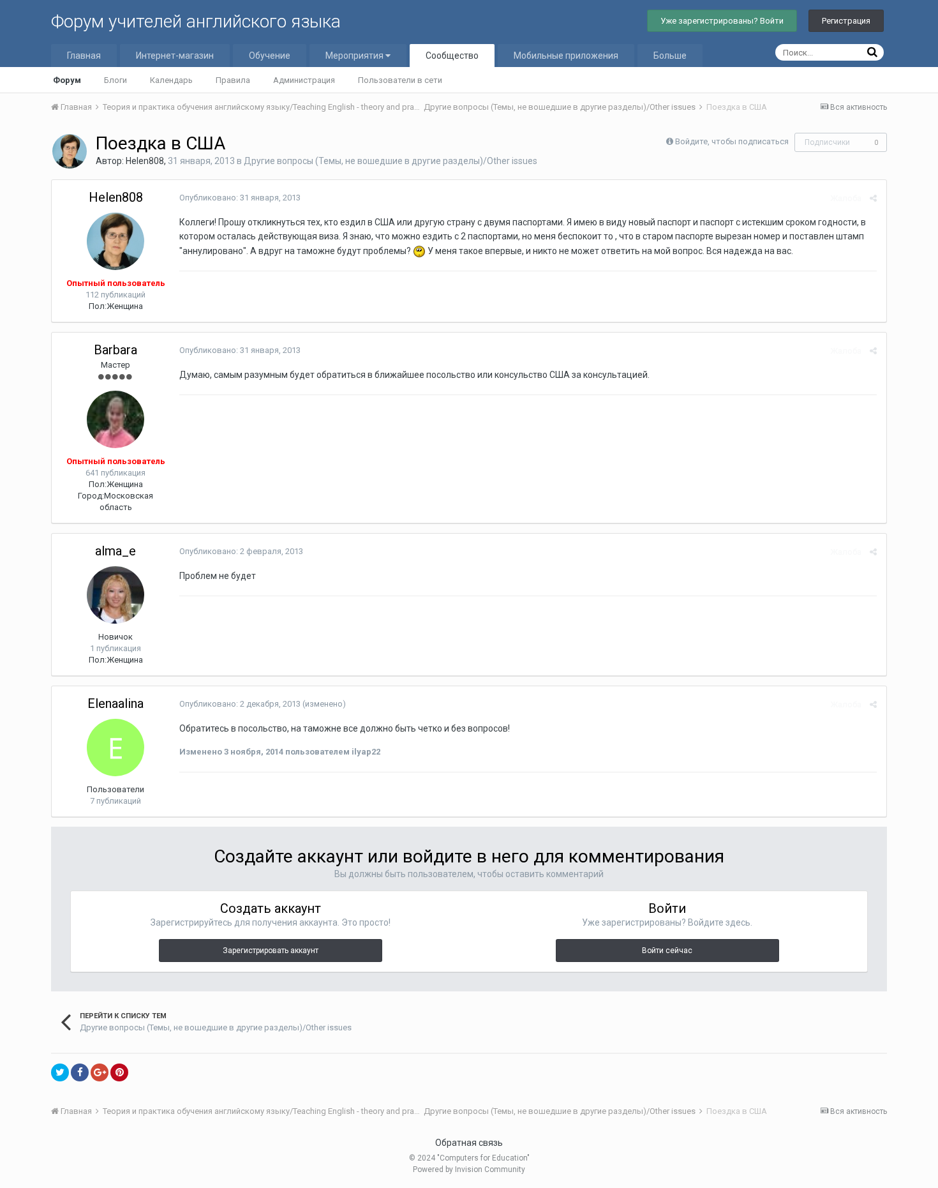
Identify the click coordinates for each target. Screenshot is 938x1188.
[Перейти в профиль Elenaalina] (115, 747)
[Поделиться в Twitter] (60, 1072)
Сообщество (452, 55)
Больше (670, 55)
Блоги (115, 80)
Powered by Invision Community (469, 1169)
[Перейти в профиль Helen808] (69, 151)
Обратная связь (469, 1143)
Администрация (304, 80)
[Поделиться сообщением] (873, 198)
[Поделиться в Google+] (99, 1072)
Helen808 (145, 161)
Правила (233, 80)
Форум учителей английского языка (196, 21)
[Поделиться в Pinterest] (119, 1072)
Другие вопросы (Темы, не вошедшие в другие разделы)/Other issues (390, 161)
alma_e (115, 551)
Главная (84, 55)
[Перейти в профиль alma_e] (115, 595)
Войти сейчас (667, 950)
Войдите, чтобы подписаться (732, 141)
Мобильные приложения (566, 55)
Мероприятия (355, 55)
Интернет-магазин (175, 55)
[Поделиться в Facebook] (80, 1072)
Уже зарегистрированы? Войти (722, 21)
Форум (67, 80)
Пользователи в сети (400, 80)
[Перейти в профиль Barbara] (115, 419)
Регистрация (846, 21)
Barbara (115, 349)
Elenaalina (115, 703)
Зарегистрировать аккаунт (270, 950)
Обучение (269, 55)
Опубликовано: (240, 197)
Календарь (171, 80)
